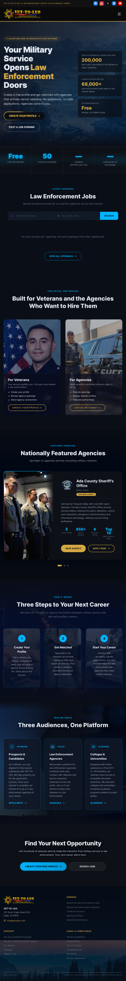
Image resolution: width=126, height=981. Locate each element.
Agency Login (10, 954)
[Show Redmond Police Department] (63, 563)
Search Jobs (87, 864)
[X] (108, 3)
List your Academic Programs (18, 937)
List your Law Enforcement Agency (20, 941)
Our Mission (9, 945)
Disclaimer (71, 954)
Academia (96, 801)
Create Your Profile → (27, 407)
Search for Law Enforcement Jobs (83, 903)
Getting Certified (75, 915)
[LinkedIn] (114, 3)
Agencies (55, 801)
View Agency (73, 546)
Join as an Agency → (87, 407)
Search (109, 215)
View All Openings (61, 256)
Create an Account (76, 911)
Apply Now (99, 546)
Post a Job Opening (22, 127)
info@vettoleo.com (16, 920)
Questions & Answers (77, 920)
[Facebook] (95, 3)
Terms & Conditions (76, 937)
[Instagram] (102, 3)
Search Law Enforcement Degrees (83, 907)
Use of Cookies (74, 945)
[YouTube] (120, 3)
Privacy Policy (73, 941)
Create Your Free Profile (41, 864)
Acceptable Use (74, 949)
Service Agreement (76, 958)
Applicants (16, 801)
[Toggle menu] (119, 14)
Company (8, 949)
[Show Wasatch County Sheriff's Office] (68, 563)
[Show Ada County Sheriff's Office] (58, 563)
